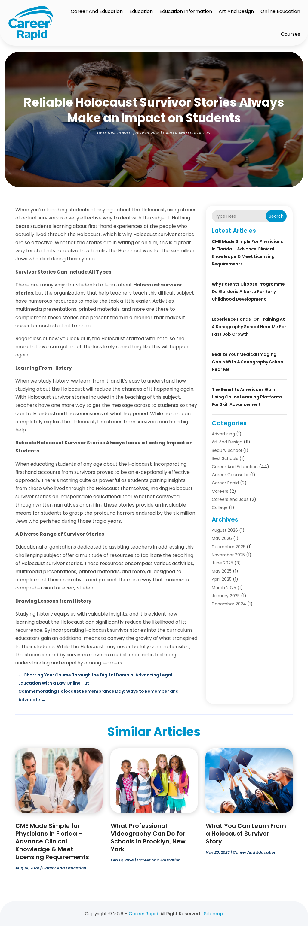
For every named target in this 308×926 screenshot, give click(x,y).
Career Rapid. (144, 913)
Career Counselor (230, 475)
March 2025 (224, 588)
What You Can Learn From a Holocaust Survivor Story (246, 834)
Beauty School (227, 450)
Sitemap (213, 913)
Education (141, 11)
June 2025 (222, 563)
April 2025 (222, 579)
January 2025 (226, 596)
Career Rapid (225, 483)
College (220, 507)
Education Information (185, 11)
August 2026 (225, 530)
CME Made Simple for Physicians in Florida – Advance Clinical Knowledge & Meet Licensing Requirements (52, 841)
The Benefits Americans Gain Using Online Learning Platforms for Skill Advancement (247, 396)
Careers (220, 491)
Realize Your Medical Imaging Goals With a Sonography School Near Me (248, 361)
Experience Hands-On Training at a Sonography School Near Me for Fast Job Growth (249, 326)
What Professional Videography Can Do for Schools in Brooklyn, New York (148, 837)
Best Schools (225, 458)
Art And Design (236, 11)
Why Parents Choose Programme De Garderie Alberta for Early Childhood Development (248, 291)
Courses (290, 34)
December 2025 (228, 547)
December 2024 (229, 604)
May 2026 (222, 538)
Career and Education (97, 11)
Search (276, 216)
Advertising (223, 434)
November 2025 (228, 555)
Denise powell (117, 133)
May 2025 (222, 571)
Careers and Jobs (230, 499)
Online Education (280, 11)
